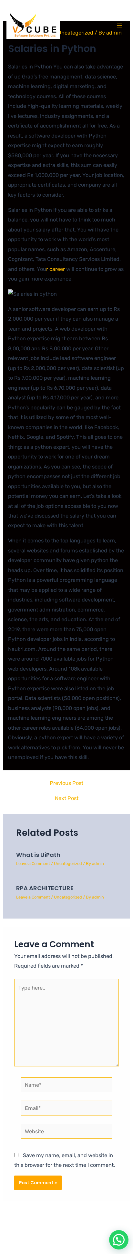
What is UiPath (38, 855)
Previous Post (66, 783)
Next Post (66, 798)
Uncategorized (68, 863)
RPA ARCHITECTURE (45, 888)
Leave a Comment (33, 863)
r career (56, 269)
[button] (118, 1239)
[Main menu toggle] (119, 25)
